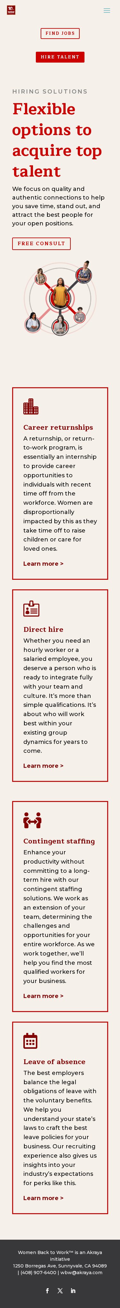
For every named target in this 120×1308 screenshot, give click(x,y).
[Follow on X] (60, 1291)
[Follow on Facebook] (47, 1291)
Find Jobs (60, 33)
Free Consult (41, 244)
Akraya (94, 1252)
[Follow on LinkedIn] (73, 1291)
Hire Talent (60, 57)
